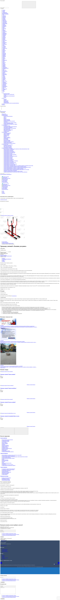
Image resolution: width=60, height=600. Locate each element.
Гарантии (3, 261)
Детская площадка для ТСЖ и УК (9, 163)
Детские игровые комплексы (8, 116)
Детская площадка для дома (8, 153)
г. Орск (3, 69)
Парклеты (5, 136)
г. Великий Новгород (5, 68)
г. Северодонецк (4, 21)
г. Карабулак (4, 17)
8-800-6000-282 (9, 174)
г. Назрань (3, 38)
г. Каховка (3, 24)
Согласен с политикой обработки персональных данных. (10, 534)
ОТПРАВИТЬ (2, 582)
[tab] (31, 258)
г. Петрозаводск (4, 42)
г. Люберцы (4, 65)
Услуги (3, 98)
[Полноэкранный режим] (2, 427)
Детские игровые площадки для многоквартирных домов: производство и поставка (16, 169)
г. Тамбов (3, 79)
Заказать (34, 384)
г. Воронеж (3, 55)
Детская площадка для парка (8, 158)
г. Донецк (3, 10)
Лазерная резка (6, 100)
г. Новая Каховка (4, 23)
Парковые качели (6, 135)
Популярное (8, 178)
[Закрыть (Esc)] (0, 427)
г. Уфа (3, 14)
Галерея (3, 556)
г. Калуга (3, 57)
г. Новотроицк (4, 70)
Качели (5, 118)
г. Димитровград (4, 83)
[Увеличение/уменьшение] (3, 427)
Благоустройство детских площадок (7, 439)
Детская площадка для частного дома (9, 164)
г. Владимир (4, 50)
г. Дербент (3, 36)
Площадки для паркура (7, 130)
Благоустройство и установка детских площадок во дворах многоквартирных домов (16, 148)
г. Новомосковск (4, 81)
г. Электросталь (4, 67)
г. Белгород (3, 47)
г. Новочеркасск (4, 74)
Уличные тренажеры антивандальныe (7, 243)
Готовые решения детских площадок (7, 464)
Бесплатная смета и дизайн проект (9, 94)
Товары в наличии (5, 114)
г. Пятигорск (4, 84)
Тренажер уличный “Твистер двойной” (7, 374)
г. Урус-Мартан (4, 44)
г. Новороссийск (4, 88)
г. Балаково (3, 77)
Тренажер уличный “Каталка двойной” (8, 402)
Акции (6, 177)
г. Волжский (4, 53)
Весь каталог (4, 113)
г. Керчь (3, 27)
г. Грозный (3, 43)
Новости (5, 96)
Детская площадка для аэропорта (9, 149)
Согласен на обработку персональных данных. (9, 533)
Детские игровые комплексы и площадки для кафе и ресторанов (13, 168)
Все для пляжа (6, 139)
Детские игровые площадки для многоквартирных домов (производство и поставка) (15, 456)
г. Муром (3, 52)
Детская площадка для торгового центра (10, 162)
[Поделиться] (1, 427)
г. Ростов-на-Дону (4, 71)
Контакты (3, 104)
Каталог (6, 186)
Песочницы (5, 121)
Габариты (3, 258)
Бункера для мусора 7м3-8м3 (6, 477)
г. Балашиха (4, 62)
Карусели (5, 117)
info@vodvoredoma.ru (3, 174)
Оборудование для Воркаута (8, 127)
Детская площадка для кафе (8, 155)
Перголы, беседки (6, 134)
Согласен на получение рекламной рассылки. (9, 535)
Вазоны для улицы (5, 449)
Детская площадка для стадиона (8, 161)
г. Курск (3, 59)
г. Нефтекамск (4, 33)
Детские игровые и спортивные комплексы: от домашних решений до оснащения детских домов (18, 165)
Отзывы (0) (3, 259)
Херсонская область (5, 13)
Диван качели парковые (5, 440)
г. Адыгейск (4, 15)
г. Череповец (4, 56)
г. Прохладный (4, 40)
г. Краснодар (4, 87)
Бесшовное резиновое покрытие (9, 141)
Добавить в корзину (3, 252)
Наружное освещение (5, 445)
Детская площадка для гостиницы (9, 151)
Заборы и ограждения (7, 137)
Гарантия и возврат (7, 93)
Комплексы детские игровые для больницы (10, 170)
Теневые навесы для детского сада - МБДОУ (10, 124)
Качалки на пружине (7, 120)
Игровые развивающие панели (8, 123)
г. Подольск (4, 64)
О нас (3, 92)
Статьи (5, 97)
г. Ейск (3, 90)
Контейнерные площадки (8, 147)
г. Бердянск (3, 26)
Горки (3, 462)
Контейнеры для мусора (7, 145)
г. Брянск (3, 49)
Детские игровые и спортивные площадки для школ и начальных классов (15, 166)
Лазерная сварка (6, 102)
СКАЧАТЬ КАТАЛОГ (3, 199)
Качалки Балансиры (7, 119)
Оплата (3, 103)
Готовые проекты (6, 131)
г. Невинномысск (4, 86)
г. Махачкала (4, 16)
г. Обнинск (3, 58)
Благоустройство (4, 132)
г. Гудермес (3, 45)
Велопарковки (6, 138)
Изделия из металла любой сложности (9, 143)
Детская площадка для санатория (9, 159)
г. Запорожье (4, 25)
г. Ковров (3, 51)
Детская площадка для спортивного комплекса (11, 160)
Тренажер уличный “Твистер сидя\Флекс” (8, 388)
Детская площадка (5, 115)
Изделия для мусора (5, 182)
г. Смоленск (4, 78)
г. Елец (3, 61)
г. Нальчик (3, 39)
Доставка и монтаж (5, 557)
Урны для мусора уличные (8, 146)
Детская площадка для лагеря (8, 156)
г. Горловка (3, 18)
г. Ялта (3, 29)
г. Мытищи (3, 66)
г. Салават (3, 32)
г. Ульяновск (4, 82)
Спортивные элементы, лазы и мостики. (10, 128)
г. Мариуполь (4, 20)
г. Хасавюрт (4, 35)
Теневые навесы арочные (7, 142)
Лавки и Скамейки (7, 133)
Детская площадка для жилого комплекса (10, 154)
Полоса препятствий (5, 473)
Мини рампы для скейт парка (8, 129)
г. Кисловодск (4, 85)
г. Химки (3, 63)
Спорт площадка (4, 180)
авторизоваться (14, 295)
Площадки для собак (5, 447)
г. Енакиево (4, 19)
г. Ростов (3, 11)
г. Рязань (3, 75)
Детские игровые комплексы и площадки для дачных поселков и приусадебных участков (17, 167)
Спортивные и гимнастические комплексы (10, 126)
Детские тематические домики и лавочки (10, 122)
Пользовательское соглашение (39, 566)
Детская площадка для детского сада (9, 152)
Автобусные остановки (5, 441)
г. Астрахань (4, 46)
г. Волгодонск (4, 73)
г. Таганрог (3, 72)
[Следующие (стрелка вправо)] (21, 431)
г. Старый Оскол (4, 48)
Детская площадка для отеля (8, 157)
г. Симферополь (4, 12)
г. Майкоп (3, 30)
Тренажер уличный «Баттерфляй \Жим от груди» (9, 416)
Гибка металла (6, 101)
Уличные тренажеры (7, 125)
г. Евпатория (4, 28)
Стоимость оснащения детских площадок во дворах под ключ (13, 171)
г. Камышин (4, 54)
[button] (23, 384)
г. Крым (3, 91)
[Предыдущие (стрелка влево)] (7, 431)
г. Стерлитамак (4, 31)
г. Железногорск (4, 60)
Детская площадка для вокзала (8, 150)
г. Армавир (3, 89)
